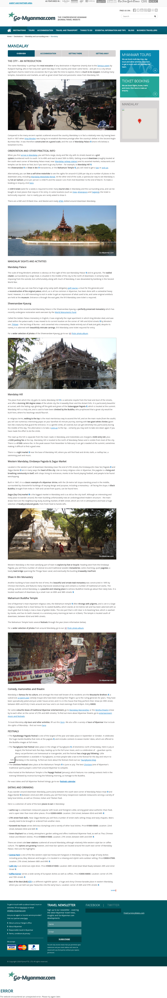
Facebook (93, 905)
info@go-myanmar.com (16, 911)
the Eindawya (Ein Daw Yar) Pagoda (94, 467)
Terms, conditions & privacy (19, 933)
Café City (13, 866)
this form (23, 907)
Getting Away (102, 53)
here (31, 183)
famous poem (103, 65)
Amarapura (83, 192)
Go (155, 70)
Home (9, 30)
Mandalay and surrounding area (37, 36)
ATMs (61, 201)
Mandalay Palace (77, 272)
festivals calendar (67, 781)
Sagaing (95, 192)
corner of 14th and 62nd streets (85, 321)
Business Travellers (147, 30)
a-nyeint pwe (23, 698)
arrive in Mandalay (29, 155)
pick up (105, 167)
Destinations (19, 30)
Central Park (14, 855)
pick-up (54, 428)
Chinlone (88, 764)
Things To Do (86, 30)
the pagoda (48, 739)
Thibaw (15, 324)
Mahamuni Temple (52, 764)
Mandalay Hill (53, 400)
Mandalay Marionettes (79, 710)
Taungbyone (64, 747)
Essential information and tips (110, 30)
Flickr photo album (80, 333)
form (62, 722)
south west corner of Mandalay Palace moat (87, 791)
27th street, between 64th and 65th (76, 837)
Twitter (113, 905)
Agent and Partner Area (20, 3)
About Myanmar (15, 926)
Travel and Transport (66, 30)
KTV (30, 881)
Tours (32, 30)
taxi (97, 167)
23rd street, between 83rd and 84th (86, 813)
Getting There (75, 53)
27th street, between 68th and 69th (32, 861)
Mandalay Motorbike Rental (43, 176)
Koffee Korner (15, 874)
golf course (73, 288)
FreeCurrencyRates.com (134, 913)
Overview (21, 53)
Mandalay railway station (66, 161)
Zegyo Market (14, 470)
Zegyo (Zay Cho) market (18, 494)
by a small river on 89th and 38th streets (54, 592)
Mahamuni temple (63, 603)
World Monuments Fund (65, 312)
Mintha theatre (102, 710)
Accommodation (45, 30)
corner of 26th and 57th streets (83, 885)
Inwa (75, 192)
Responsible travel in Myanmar (21, 930)
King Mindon (30, 138)
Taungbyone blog (88, 760)
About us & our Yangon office (20, 923)
